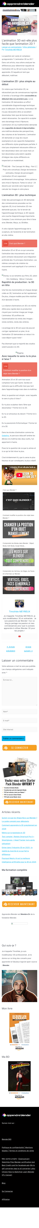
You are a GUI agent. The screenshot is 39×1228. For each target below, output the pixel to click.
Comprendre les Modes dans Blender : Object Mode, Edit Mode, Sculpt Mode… (18, 544)
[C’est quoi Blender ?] (19, 501)
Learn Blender (28, 1172)
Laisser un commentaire (11, 47)
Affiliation (6, 1199)
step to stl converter (22, 1168)
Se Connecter (7, 1191)
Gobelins (5, 435)
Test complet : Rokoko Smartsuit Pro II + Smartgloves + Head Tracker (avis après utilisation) (18, 840)
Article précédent (10, 647)
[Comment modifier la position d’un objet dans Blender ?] (19, 529)
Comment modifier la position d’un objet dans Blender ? (18, 516)
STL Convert (7, 1175)
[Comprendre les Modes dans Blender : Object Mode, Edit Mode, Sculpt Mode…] (19, 557)
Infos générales (29, 47)
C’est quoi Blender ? (9, 490)
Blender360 (6, 1139)
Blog (3, 1183)
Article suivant (28, 647)
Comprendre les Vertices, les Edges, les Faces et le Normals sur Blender (18, 572)
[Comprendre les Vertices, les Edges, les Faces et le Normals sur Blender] (19, 585)
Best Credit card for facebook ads (15, 1165)
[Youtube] (19, 636)
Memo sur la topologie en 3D (13, 833)
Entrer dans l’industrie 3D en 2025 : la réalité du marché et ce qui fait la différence (17, 851)
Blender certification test (25, 1162)
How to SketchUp (15, 1172)
